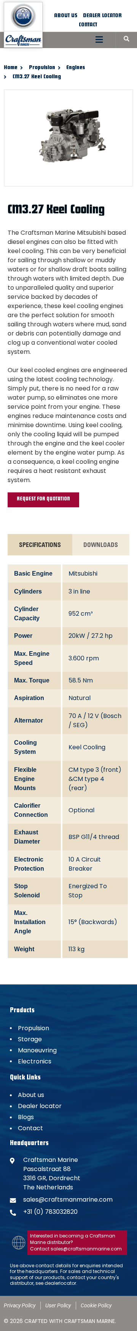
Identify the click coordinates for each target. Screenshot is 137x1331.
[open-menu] (99, 40)
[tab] (40, 544)
